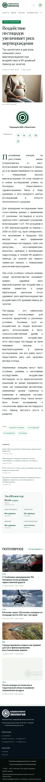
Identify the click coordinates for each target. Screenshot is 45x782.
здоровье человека (16, 427)
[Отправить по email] (35, 135)
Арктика (21, 13)
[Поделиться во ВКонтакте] (24, 135)
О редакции (6, 736)
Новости (5, 755)
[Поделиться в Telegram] (18, 135)
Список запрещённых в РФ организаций (22, 764)
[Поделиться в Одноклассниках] (29, 135)
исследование (33, 427)
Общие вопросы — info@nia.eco (14, 739)
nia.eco (10, 771)
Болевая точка (32, 13)
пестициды (23, 433)
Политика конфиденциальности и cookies (22, 761)
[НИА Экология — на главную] (10, 5)
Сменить (15, 500)
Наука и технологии (12, 22)
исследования (9, 433)
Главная (5, 751)
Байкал (13, 13)
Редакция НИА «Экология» (22, 127)
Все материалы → (36, 549)
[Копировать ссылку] (18, 141)
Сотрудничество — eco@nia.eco (14, 742)
